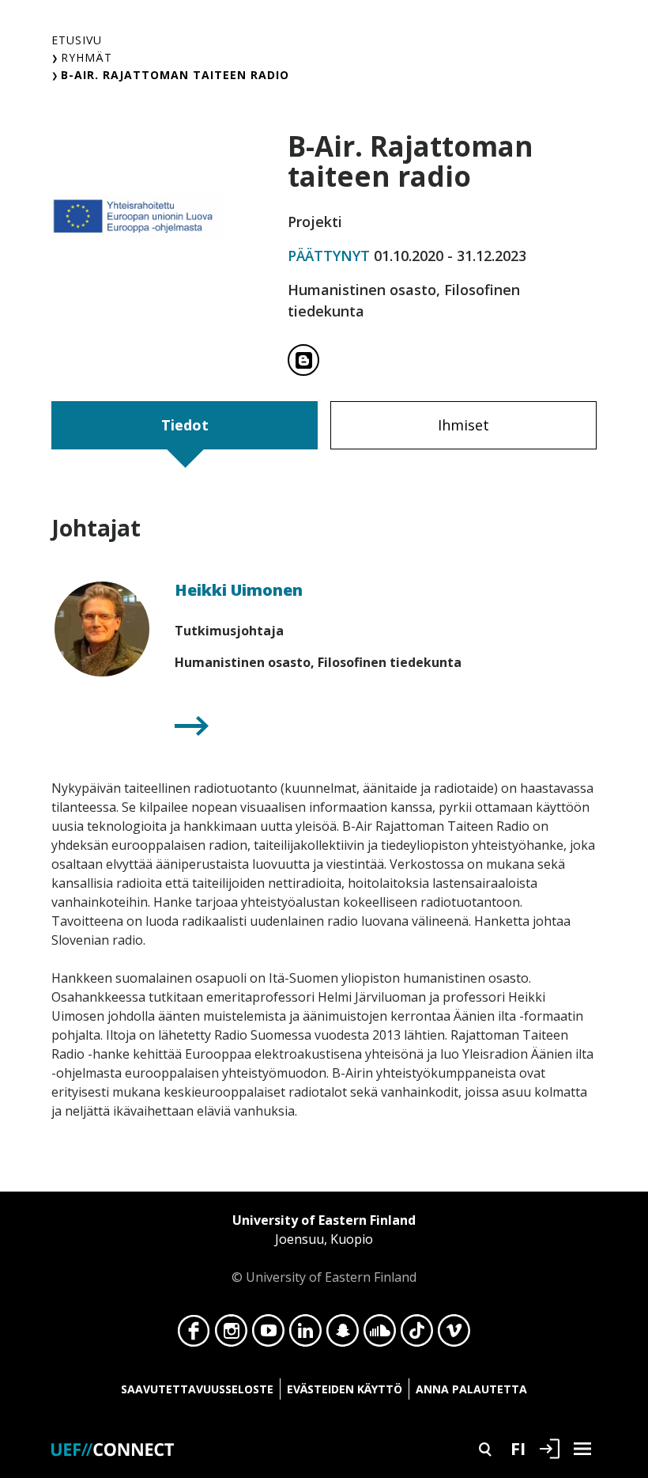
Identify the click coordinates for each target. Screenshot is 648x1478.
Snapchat (342, 1334)
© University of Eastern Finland (324, 1248)
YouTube (268, 1334)
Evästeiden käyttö (344, 1389)
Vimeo (454, 1334)
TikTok (417, 1334)
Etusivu (76, 39)
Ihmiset (463, 424)
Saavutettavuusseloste (197, 1389)
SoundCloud (380, 1334)
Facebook (194, 1334)
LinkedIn (305, 1334)
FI (518, 1448)
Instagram (231, 1334)
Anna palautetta (471, 1389)
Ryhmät (86, 57)
